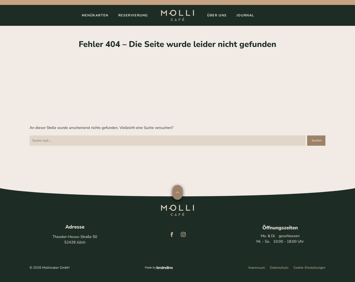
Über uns (217, 15)
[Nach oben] (177, 192)
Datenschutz (279, 267)
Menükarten (95, 15)
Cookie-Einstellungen (309, 267)
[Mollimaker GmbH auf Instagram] (183, 234)
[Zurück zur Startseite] (177, 15)
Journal (245, 15)
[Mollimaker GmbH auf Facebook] (172, 234)
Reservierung (133, 15)
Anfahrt (203, 273)
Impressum (256, 267)
